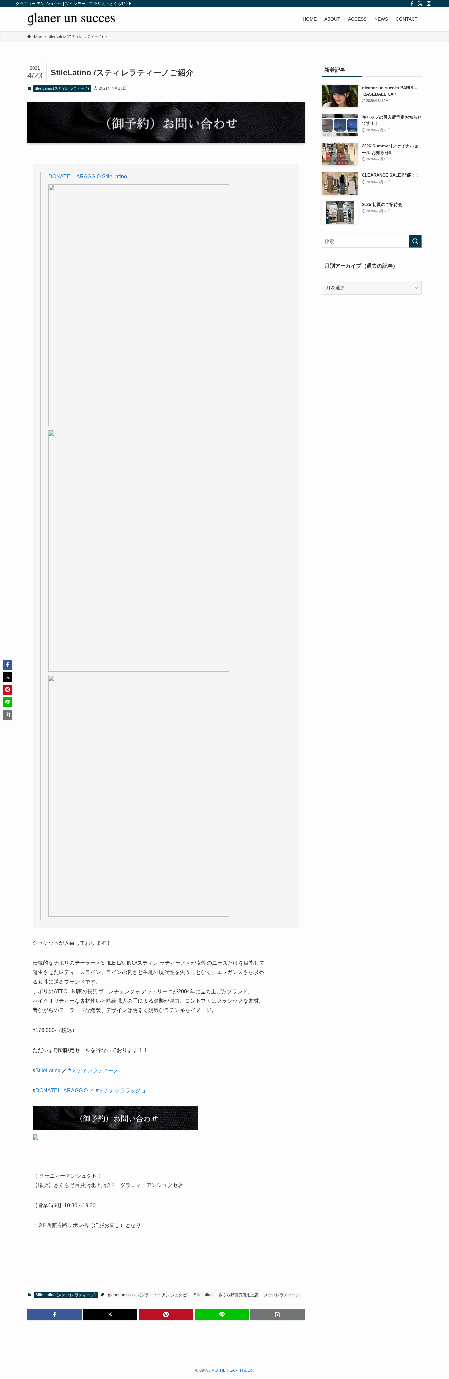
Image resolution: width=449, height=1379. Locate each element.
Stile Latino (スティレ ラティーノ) (62, 88)
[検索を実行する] (415, 241)
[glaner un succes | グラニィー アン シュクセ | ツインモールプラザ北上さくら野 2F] (71, 19)
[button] (54, 1314)
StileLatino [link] (114, 176)
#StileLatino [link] (46, 1070)
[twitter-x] (420, 3)
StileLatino (203, 1295)
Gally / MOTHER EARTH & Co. (226, 1370)
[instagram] (429, 3)
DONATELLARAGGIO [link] (74, 176)
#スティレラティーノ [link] (93, 1070)
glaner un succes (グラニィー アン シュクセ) (148, 1295)
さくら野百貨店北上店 (238, 1295)
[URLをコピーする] (277, 1314)
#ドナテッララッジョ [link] (121, 1090)
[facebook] (412, 3)
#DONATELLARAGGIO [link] (60, 1090)
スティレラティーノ (281, 1295)
